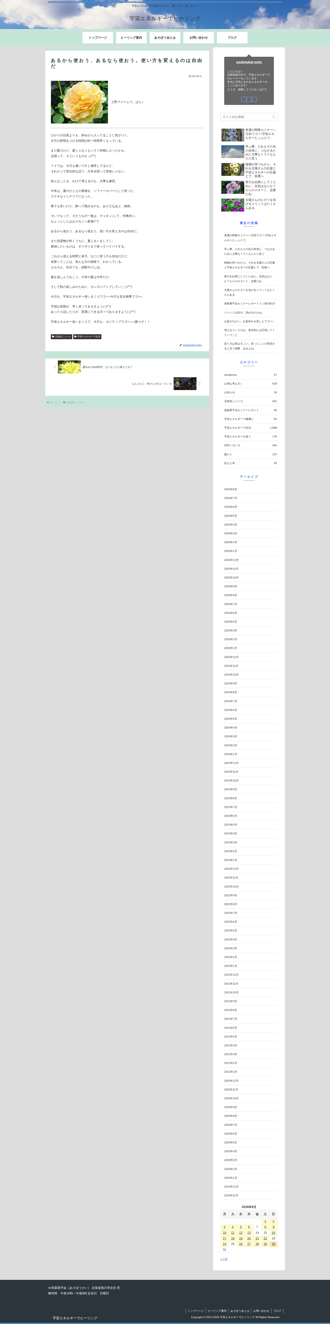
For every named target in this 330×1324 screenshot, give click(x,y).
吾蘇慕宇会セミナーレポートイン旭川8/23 (249, 303)
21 (257, 1238)
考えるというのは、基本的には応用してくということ (249, 332)
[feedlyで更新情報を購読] (249, 99)
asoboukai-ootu (249, 62)
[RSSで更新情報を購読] (254, 99)
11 (232, 1232)
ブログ (277, 1310)
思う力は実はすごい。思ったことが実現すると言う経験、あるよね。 (249, 346)
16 (273, 1232)
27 (249, 1244)
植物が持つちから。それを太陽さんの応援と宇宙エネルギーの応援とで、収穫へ (249, 265)
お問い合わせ (261, 1310)
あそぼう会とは (240, 1310)
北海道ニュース (63, 336)
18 (233, 1238)
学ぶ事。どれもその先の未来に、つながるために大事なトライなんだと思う (249, 251)
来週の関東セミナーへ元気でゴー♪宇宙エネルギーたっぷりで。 (250, 238)
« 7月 (224, 1259)
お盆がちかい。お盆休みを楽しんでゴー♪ (249, 321)
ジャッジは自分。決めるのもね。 (244, 312)
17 (224, 1238)
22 (265, 1238)
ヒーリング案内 (217, 1310)
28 (257, 1244)
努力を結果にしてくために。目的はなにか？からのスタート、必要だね (248, 279)
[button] (273, 117)
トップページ (196, 1310)
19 (241, 1238)
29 (265, 1244)
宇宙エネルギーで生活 (88, 336)
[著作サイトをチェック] (243, 99)
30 (273, 1244)
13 (249, 1232)
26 (241, 1244)
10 (224, 1232)
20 (249, 1238)
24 (224, 1244)
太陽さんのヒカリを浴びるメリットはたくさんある (249, 292)
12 (241, 1232)
